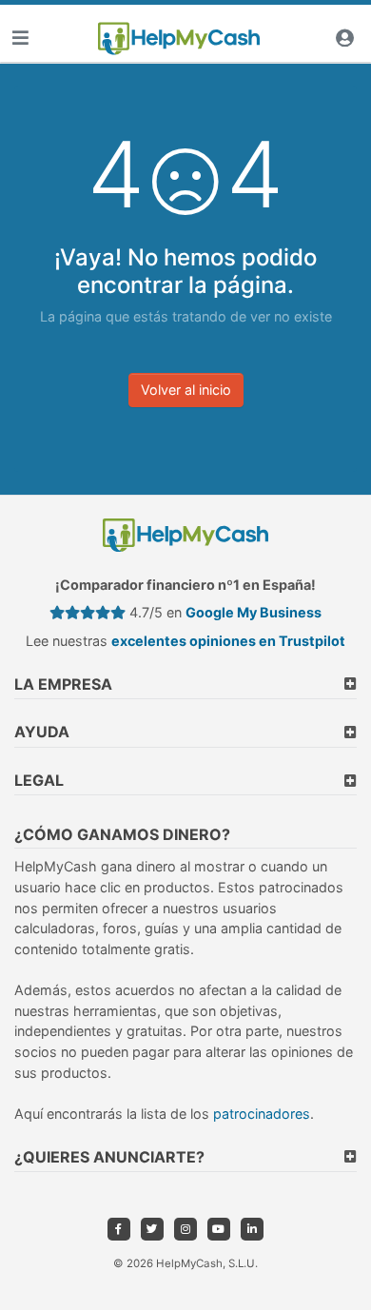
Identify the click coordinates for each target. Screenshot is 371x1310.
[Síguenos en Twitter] (152, 1229)
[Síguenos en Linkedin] (252, 1229)
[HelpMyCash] (179, 39)
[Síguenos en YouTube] (218, 1229)
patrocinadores (261, 1113)
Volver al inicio (186, 389)
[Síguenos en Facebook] (118, 1229)
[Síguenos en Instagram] (185, 1229)
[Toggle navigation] (20, 38)
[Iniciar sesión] (344, 38)
